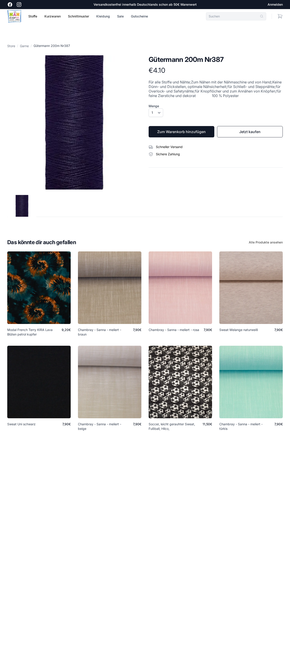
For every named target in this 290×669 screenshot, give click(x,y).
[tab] (22, 206)
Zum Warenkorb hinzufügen (181, 131)
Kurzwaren (52, 16)
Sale (120, 16)
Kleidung (103, 16)
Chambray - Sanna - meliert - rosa (174, 330)
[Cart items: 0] (280, 16)
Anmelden (275, 4)
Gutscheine (139, 16)
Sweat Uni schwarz (21, 424)
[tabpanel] (74, 122)
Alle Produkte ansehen (266, 242)
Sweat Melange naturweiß (238, 330)
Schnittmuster (78, 16)
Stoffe (32, 16)
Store (11, 46)
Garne (24, 46)
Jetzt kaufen (250, 131)
